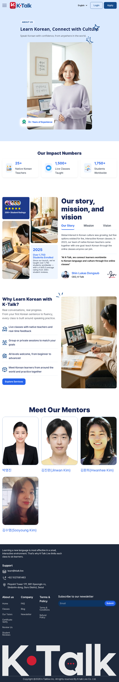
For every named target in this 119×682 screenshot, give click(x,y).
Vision (107, 225)
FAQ (23, 604)
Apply (110, 5)
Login (96, 5)
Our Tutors (7, 614)
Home (5, 604)
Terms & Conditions (45, 609)
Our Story (67, 225)
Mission (89, 225)
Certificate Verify (7, 621)
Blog (23, 609)
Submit (110, 603)
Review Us (7, 627)
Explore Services (14, 381)
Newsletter (26, 614)
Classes (6, 609)
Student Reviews (6, 634)
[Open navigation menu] (4, 5)
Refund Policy (43, 616)
